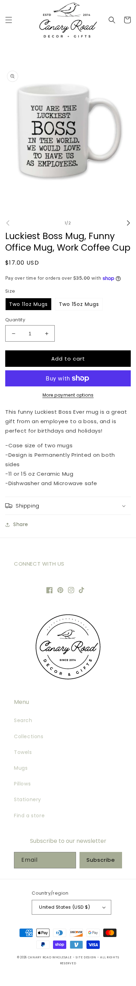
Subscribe (100, 859)
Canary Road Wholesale (50, 957)
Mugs (21, 767)
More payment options (68, 395)
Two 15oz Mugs (79, 304)
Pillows (22, 783)
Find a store (29, 815)
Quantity (15, 319)
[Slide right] (128, 223)
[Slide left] (7, 223)
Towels (23, 752)
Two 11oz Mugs (28, 304)
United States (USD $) (64, 907)
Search (23, 720)
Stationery (27, 799)
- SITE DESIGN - (86, 957)
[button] (8, 20)
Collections (29, 736)
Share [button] (20, 524)
